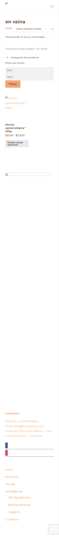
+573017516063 (28, 421)
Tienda (10, 484)
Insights (14, 512)
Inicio (8, 28)
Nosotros (11, 477)
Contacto (12, 519)
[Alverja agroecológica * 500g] (17, 107)
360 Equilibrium (19, 497)
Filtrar (13, 84)
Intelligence (14, 491)
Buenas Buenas (19, 505)
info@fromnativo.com (29, 426)
